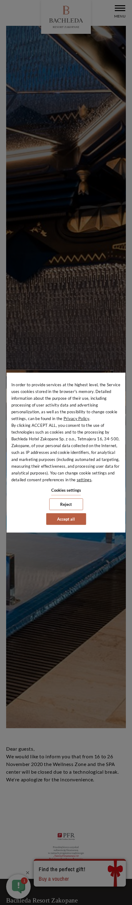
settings (84, 479)
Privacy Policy (76, 418)
